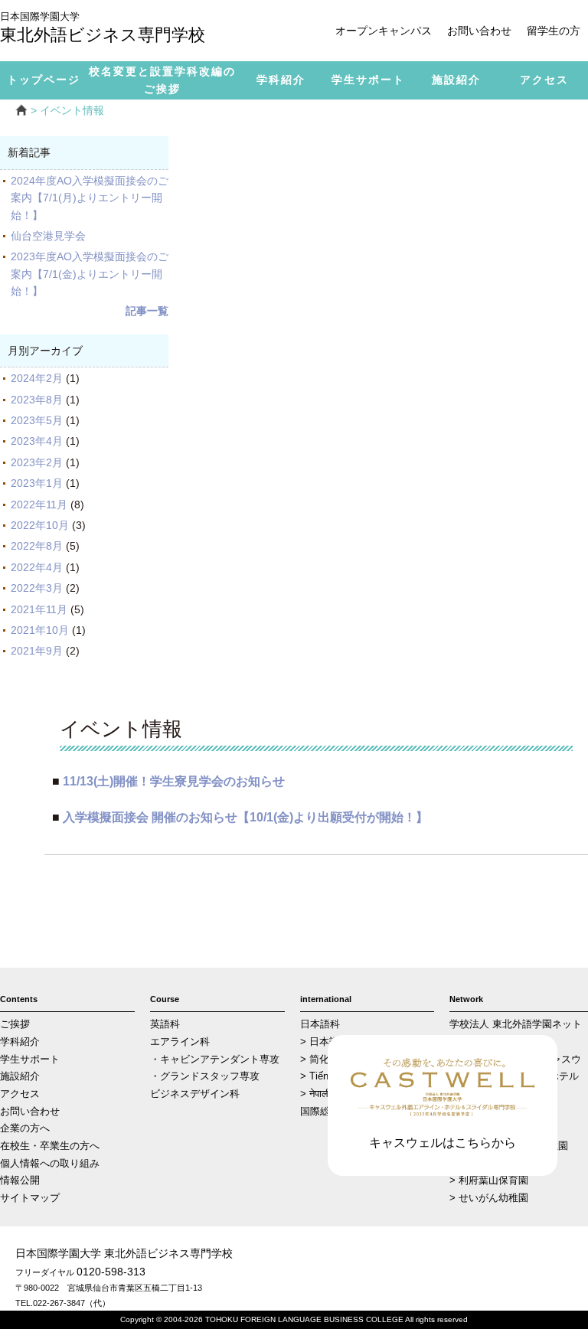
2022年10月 (40, 525)
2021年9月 (37, 651)
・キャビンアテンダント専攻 (214, 1059)
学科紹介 (20, 1042)
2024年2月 (37, 378)
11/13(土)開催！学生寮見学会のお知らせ (174, 781)
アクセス (20, 1094)
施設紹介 (20, 1076)
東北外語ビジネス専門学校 (102, 28)
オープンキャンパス (383, 30)
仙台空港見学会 (53, 236)
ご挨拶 (15, 1024)
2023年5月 (37, 420)
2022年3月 (37, 588)
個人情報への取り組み (50, 1163)
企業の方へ (25, 1128)
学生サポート (30, 1059)
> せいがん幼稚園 (488, 1198)
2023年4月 (37, 441)
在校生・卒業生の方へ (50, 1146)
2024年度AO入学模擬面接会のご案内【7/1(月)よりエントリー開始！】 (89, 198)
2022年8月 (37, 546)
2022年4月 (37, 567)
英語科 (165, 1024)
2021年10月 (40, 630)
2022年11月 (39, 504)
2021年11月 (39, 609)
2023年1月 (37, 483)
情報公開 (20, 1180)
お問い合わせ (479, 30)
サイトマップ (30, 1198)
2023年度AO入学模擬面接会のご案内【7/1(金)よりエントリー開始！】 (89, 273)
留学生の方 (553, 30)
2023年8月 (37, 399)
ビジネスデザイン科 (195, 1094)
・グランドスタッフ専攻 (205, 1076)
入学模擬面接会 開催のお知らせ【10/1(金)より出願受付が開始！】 (245, 817)
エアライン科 (180, 1042)
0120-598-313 (111, 1271)
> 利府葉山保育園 (488, 1180)
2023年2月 (37, 462)
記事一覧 (147, 311)
